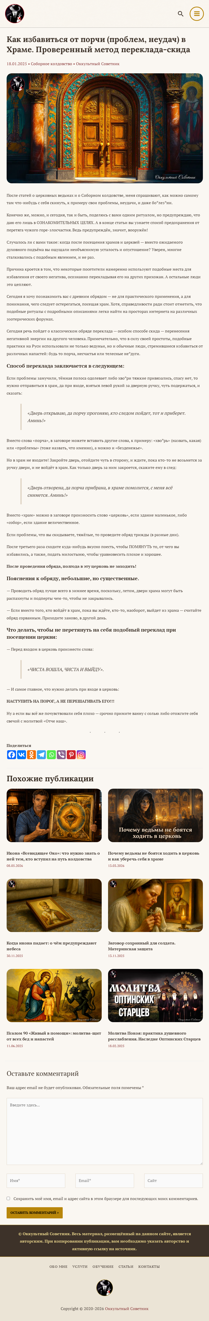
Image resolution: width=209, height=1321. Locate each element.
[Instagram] (81, 754)
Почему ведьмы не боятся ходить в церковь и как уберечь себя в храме (153, 856)
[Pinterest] (71, 754)
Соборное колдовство (51, 63)
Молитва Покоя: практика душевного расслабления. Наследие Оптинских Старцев (154, 1036)
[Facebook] (11, 754)
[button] (181, 14)
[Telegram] (41, 754)
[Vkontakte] (21, 754)
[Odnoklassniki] (31, 754)
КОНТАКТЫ (149, 1266)
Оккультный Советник (127, 1308)
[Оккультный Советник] (104, 1288)
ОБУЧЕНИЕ (103, 1266)
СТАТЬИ (126, 1266)
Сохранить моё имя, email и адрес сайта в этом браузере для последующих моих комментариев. (106, 1198)
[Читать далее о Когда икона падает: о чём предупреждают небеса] (54, 905)
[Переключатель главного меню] (197, 14)
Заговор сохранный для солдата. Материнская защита (141, 946)
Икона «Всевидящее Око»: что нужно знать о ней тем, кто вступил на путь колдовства (53, 856)
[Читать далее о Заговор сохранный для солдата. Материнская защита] (155, 905)
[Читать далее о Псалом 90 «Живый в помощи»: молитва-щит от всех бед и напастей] (54, 995)
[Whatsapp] (51, 754)
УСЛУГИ (79, 1266)
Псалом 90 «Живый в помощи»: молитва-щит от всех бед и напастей (54, 1036)
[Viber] (61, 754)
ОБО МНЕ (58, 1266)
